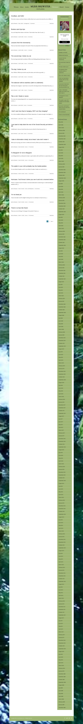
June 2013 (61, 556)
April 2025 (61, 158)
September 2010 (62, 648)
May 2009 (61, 693)
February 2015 (62, 500)
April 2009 (61, 696)
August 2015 (61, 483)
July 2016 (61, 452)
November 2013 (62, 542)
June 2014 (61, 522)
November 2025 (62, 138)
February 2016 (62, 466)
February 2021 (62, 298)
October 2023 (61, 208)
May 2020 (61, 323)
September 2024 (62, 178)
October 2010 (61, 645)
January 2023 (61, 234)
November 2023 (62, 206)
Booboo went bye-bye (18, 29)
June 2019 (61, 354)
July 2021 (61, 284)
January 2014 (61, 536)
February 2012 (62, 601)
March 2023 (61, 228)
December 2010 (62, 640)
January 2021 (61, 301)
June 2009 (61, 690)
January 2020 (61, 335)
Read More (52, 23)
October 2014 (61, 511)
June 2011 (61, 623)
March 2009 (61, 699)
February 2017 (62, 433)
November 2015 (62, 475)
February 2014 (62, 533)
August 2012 (61, 584)
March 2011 (61, 631)
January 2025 (61, 166)
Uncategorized (26, 23)
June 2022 (61, 253)
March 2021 (61, 295)
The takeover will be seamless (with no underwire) (27, 82)
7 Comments (32, 23)
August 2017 (61, 416)
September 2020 (62, 312)
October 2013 (61, 545)
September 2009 (62, 682)
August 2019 (61, 349)
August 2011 (61, 617)
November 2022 (62, 239)
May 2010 (61, 659)
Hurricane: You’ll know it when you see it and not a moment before (32, 179)
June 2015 (61, 489)
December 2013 (62, 539)
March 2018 (61, 396)
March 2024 (61, 194)
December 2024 (62, 169)
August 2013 (61, 550)
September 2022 (62, 245)
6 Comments (29, 105)
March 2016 (61, 463)
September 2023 (62, 211)
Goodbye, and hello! (17, 16)
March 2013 (61, 564)
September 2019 (62, 346)
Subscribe (64, 42)
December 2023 (62, 203)
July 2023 (61, 217)
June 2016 (61, 455)
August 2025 (61, 147)
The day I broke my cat (18, 69)
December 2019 (62, 337)
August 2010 (61, 651)
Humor (25, 36)
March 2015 (61, 497)
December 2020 (62, 304)
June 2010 (61, 657)
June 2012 (61, 589)
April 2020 (61, 326)
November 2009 (62, 676)
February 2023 (62, 231)
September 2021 (62, 278)
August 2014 (61, 517)
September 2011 (62, 615)
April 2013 (61, 561)
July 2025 (61, 150)
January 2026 (61, 133)
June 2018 (61, 388)
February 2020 (62, 332)
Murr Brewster (14, 23)
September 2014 (62, 514)
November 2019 (62, 340)
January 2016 (61, 469)
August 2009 (61, 685)
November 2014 (62, 508)
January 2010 (61, 671)
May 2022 (61, 256)
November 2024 (62, 172)
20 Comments (31, 160)
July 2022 (61, 250)
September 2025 (62, 144)
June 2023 (61, 220)
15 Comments (31, 215)
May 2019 (61, 357)
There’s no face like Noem (19, 208)
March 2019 (61, 362)
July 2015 (61, 486)
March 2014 (61, 531)
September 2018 (62, 379)
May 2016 (61, 458)
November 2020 (62, 307)
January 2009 (61, 704)
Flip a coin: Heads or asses (20, 96)
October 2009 (61, 679)
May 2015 (61, 491)
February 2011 (62, 634)
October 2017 (61, 410)
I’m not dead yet (16, 194)
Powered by (61, 45)
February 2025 (62, 164)
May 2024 (61, 189)
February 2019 (62, 365)
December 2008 (62, 707)
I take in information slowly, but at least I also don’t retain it (29, 139)
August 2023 (61, 214)
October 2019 (61, 343)
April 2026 (61, 124)
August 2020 (61, 315)
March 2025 (61, 161)
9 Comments (30, 76)
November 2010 (62, 643)
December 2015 (62, 472)
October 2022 (61, 242)
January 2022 (61, 267)
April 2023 (61, 225)
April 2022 (61, 259)
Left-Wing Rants (31, 188)
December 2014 (62, 505)
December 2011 (62, 606)
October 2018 (61, 376)
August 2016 (61, 449)
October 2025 (61, 141)
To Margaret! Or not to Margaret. (21, 153)
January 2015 (61, 503)
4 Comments (30, 36)
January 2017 (61, 435)
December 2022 (62, 236)
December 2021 (62, 270)
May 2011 (61, 626)
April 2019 (61, 360)
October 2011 (61, 612)
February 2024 (62, 197)
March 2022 (61, 262)
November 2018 (62, 374)
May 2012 (61, 592)
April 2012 (61, 595)
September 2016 (62, 447)
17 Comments (30, 118)
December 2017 (62, 405)
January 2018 (61, 402)
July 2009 (61, 687)
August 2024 (61, 180)
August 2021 (61, 281)
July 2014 (61, 519)
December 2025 (62, 136)
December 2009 (62, 673)
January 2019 (61, 368)
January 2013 (61, 570)
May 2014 (61, 525)
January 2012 (61, 603)
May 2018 (61, 391)
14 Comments (30, 63)
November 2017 (62, 407)
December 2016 (62, 438)
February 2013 (62, 567)
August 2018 (61, 382)
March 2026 (61, 127)
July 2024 (61, 183)
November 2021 (62, 273)
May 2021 (61, 290)
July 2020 (61, 318)
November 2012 (62, 575)
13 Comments (30, 133)
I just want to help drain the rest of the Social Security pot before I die (32, 125)
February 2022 (62, 264)
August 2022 (61, 248)
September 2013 (62, 547)
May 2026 (61, 122)
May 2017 (61, 424)
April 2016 (61, 461)
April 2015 (61, 494)
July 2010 (61, 654)
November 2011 (62, 609)
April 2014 (61, 528)
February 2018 (62, 399)
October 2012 (61, 578)
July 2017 (61, 419)
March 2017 (61, 430)
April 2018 (61, 393)
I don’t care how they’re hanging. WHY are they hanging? (29, 111)
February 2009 (62, 701)
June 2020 (61, 321)
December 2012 (62, 573)
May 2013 (61, 559)
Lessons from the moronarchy (20, 42)
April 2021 (61, 292)
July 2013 (61, 553)
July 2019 (61, 351)
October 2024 (61, 175)
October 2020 (61, 309)
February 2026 (62, 130)
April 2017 (61, 427)
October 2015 (61, 477)
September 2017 (62, 413)
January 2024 (61, 200)
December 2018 (62, 371)
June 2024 (61, 186)
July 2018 (61, 385)
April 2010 (61, 662)
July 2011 (61, 620)
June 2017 (61, 421)
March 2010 (61, 665)
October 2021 (61, 276)
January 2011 (61, 637)
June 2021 (61, 287)
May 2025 (61, 155)
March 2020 (61, 329)
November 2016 (62, 441)
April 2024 (61, 192)
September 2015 (62, 480)
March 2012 (61, 598)
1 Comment (30, 50)
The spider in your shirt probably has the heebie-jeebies (29, 166)
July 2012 (61, 587)
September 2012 (62, 581)
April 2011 (61, 629)
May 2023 (61, 222)
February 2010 (62, 668)
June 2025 (61, 152)
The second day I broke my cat (21, 56)
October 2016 (61, 444)
